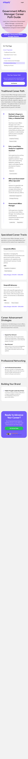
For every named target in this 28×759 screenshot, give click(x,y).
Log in (22, 2)
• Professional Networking (10, 63)
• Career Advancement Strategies (12, 60)
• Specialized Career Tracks (10, 54)
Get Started (14, 83)
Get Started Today (14, 428)
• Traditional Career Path (9, 52)
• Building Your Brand (8, 65)
